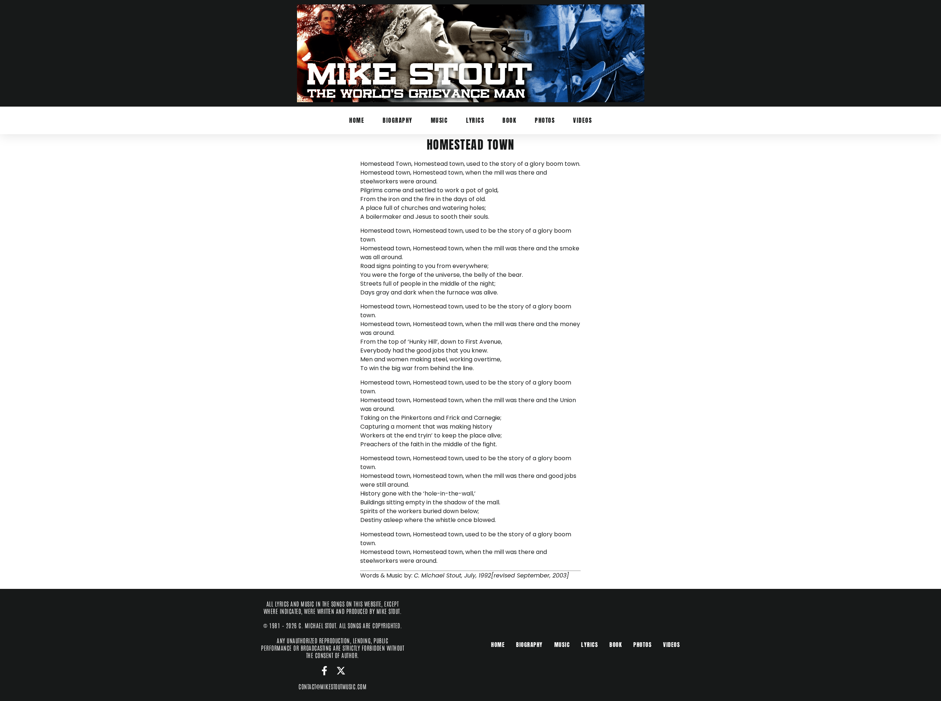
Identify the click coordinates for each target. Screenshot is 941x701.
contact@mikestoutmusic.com (332, 686)
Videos (582, 120)
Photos (545, 120)
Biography (397, 120)
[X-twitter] (341, 670)
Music (439, 120)
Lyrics (475, 120)
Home (356, 120)
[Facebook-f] (324, 670)
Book (509, 120)
